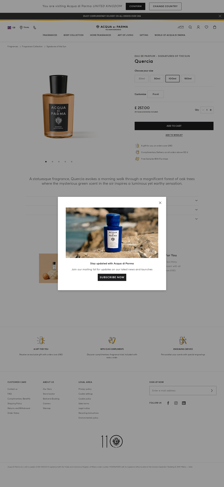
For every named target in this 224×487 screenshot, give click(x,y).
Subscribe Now (112, 277)
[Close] (160, 203)
